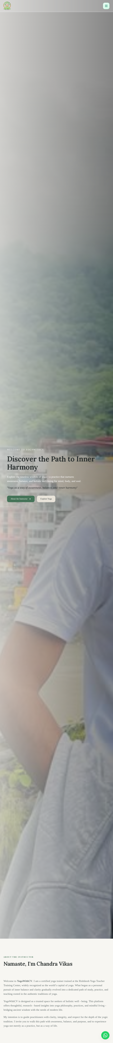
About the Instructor (19, 499)
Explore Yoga (46, 499)
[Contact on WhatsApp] (105, 1035)
